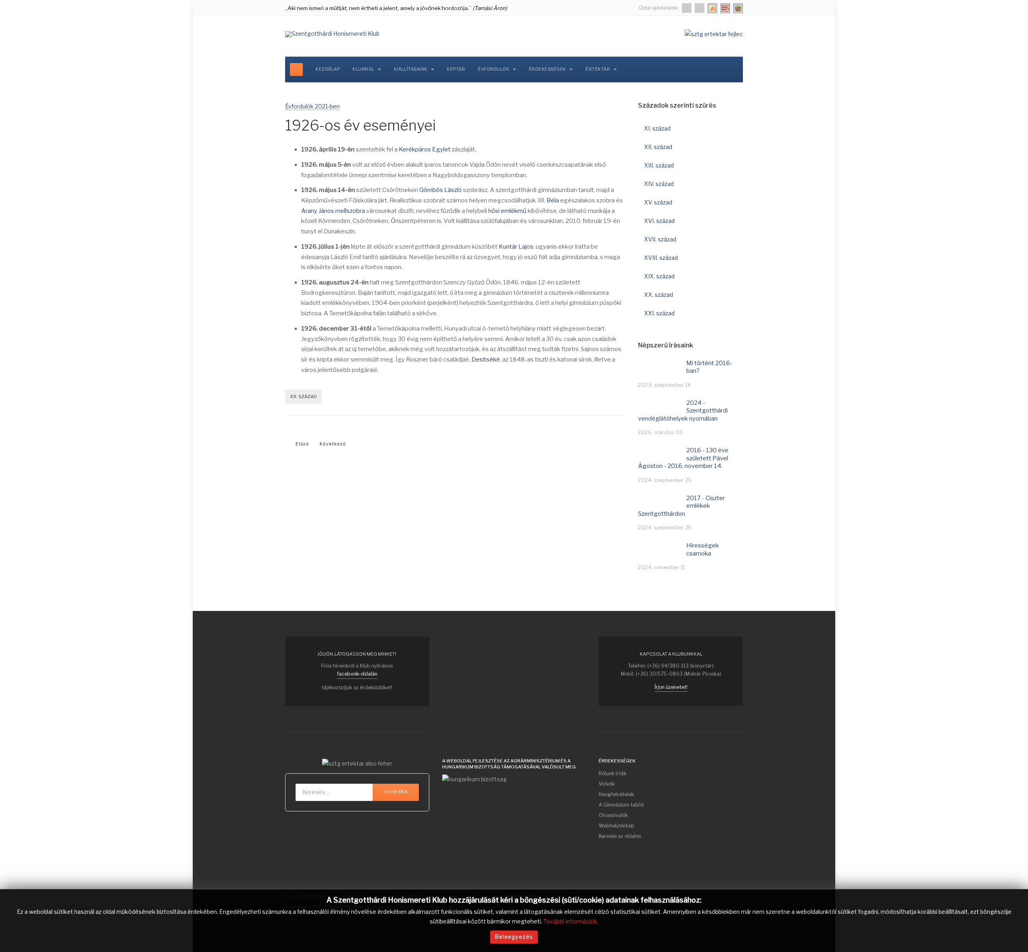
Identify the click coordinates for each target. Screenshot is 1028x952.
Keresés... (397, 792)
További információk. (570, 921)
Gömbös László (440, 190)
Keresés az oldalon (620, 836)
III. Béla (548, 200)
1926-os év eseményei (360, 125)
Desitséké (485, 359)
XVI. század (659, 220)
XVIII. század (661, 257)
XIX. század (659, 276)
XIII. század (659, 165)
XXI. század (659, 313)
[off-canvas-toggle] (296, 69)
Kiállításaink (411, 69)
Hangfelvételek (616, 794)
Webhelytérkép (616, 826)
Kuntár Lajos (516, 246)
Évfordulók (494, 69)
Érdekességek (548, 69)
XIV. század (659, 183)
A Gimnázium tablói (621, 805)
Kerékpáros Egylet (425, 149)
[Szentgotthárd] (738, 8)
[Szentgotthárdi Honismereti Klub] (332, 34)
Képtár (456, 69)
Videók (607, 784)
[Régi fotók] (699, 8)
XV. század (658, 202)
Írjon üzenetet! (671, 687)
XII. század (658, 146)
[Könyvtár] (712, 8)
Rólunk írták (612, 773)
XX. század (303, 396)
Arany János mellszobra (333, 211)
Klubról (364, 69)
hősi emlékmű (507, 211)
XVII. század (660, 239)
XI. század (657, 128)
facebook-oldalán (357, 674)
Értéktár (598, 69)
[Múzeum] (725, 8)
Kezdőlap (328, 69)
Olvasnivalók (613, 815)
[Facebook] (686, 8)
